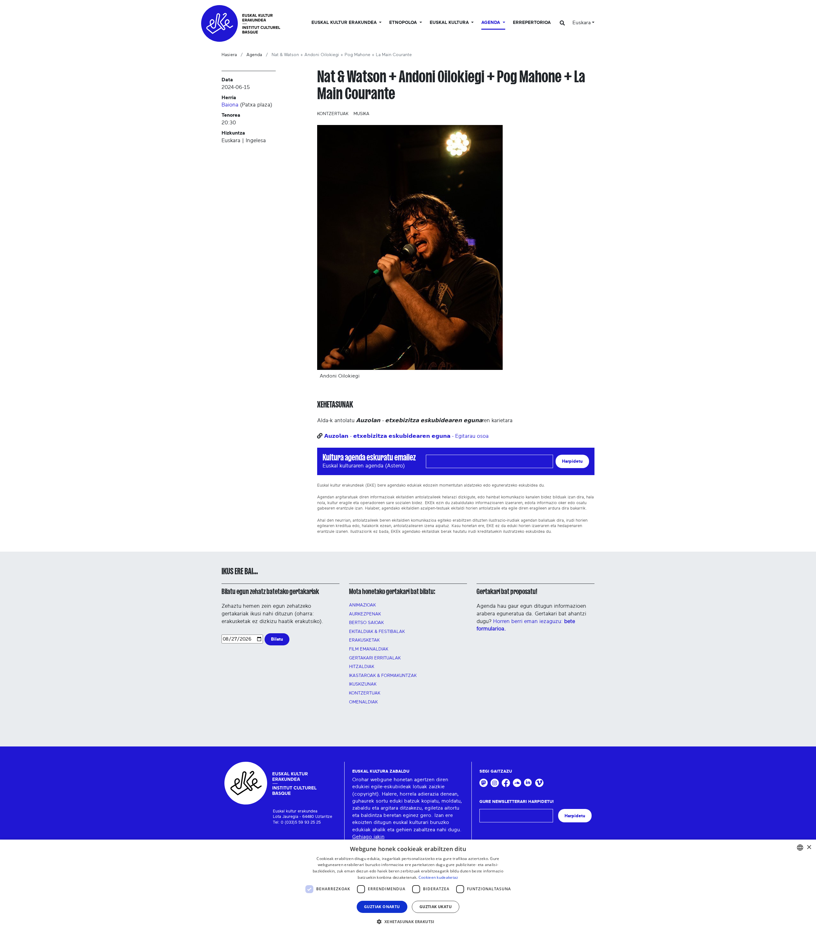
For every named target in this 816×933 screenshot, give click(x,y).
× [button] (808, 847)
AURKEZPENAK (365, 614)
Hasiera (229, 55)
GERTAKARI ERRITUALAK (375, 658)
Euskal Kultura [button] (450, 22)
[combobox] (800, 847)
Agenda (254, 55)
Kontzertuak (332, 114)
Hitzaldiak (361, 667)
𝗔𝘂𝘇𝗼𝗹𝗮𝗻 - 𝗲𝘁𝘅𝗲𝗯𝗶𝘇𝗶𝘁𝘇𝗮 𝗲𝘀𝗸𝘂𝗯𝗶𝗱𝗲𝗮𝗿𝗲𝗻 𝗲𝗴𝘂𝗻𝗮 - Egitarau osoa (406, 436)
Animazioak (362, 605)
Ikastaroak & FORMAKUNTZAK (383, 675)
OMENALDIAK (363, 702)
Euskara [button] (581, 22)
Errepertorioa (532, 22)
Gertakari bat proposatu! (507, 591)
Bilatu (277, 639)
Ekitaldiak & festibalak (377, 631)
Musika (361, 114)
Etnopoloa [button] (403, 22)
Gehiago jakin (368, 836)
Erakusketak (364, 640)
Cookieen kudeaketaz (438, 877)
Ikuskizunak (362, 684)
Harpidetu (572, 461)
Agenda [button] (491, 22)
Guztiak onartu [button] (382, 906)
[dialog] (408, 886)
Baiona (230, 104)
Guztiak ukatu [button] (435, 906)
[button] (408, 921)
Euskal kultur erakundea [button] (344, 22)
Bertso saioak (366, 623)
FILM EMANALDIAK (368, 649)
